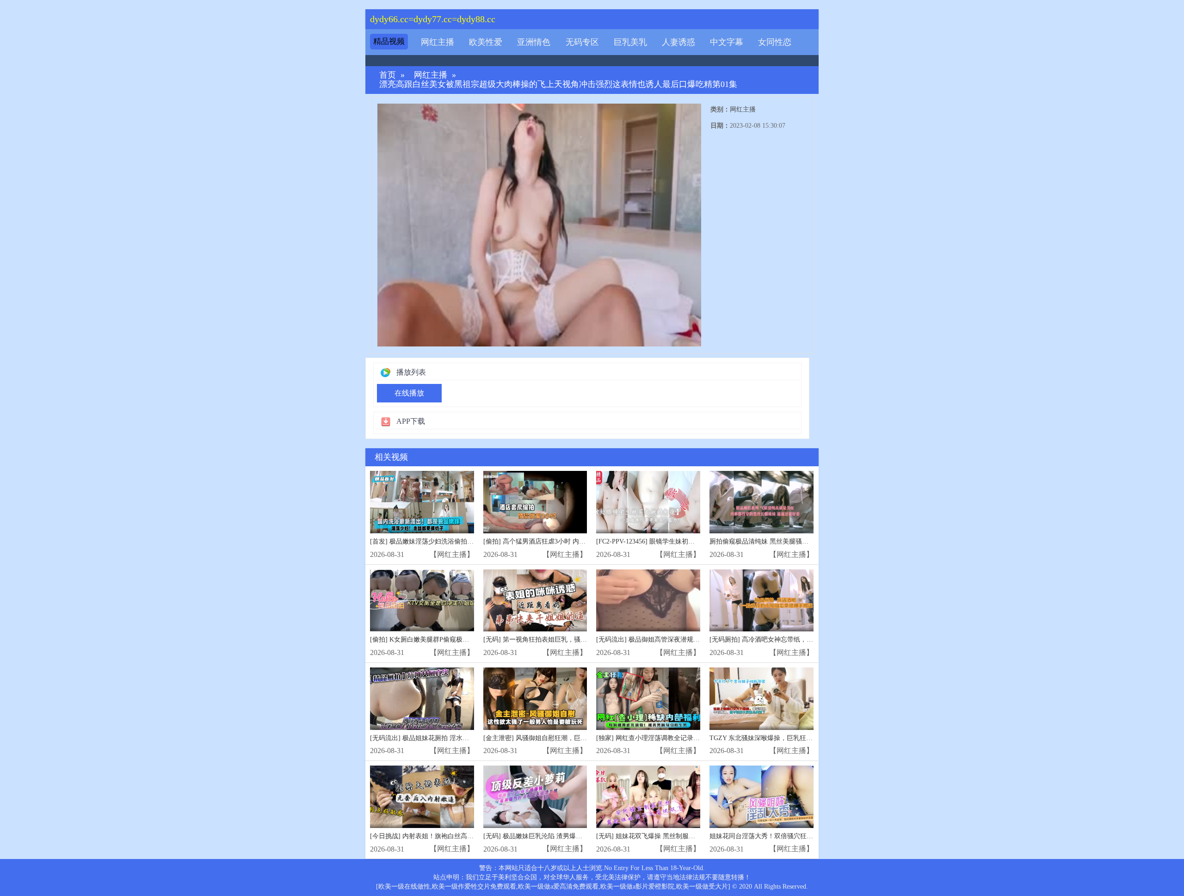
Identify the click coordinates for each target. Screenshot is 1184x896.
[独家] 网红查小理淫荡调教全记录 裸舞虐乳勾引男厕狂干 (678, 738)
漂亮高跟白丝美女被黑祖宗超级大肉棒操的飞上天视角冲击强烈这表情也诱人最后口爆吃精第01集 (558, 84)
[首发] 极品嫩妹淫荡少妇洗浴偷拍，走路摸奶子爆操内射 (451, 541)
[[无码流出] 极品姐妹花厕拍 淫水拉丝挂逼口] (422, 698)
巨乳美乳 (630, 42)
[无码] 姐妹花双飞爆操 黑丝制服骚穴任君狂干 (662, 836)
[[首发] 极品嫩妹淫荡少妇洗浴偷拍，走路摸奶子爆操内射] (422, 502)
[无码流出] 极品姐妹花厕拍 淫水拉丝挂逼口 (432, 738)
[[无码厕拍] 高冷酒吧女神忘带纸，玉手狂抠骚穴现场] (761, 600)
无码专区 (582, 42)
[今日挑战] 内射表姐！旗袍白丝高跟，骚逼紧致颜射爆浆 (451, 836)
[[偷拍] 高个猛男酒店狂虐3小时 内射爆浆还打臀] (535, 502)
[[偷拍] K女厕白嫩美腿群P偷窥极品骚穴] (422, 600)
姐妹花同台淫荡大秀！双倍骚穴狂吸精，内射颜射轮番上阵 (793, 836)
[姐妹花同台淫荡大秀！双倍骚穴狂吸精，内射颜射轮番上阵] (761, 797)
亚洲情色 (533, 42)
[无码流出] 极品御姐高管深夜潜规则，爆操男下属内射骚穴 (680, 639)
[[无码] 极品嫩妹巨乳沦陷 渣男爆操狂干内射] (535, 797)
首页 (387, 75)
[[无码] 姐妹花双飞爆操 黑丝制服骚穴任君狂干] (648, 797)
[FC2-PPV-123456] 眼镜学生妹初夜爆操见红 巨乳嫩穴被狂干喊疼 (688, 541)
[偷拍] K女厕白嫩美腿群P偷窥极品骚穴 (426, 639)
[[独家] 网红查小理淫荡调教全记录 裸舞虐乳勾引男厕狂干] (648, 698)
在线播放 (409, 393)
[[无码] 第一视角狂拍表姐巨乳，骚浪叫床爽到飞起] (535, 600)
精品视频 (389, 41)
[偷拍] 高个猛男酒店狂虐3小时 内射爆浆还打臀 (550, 541)
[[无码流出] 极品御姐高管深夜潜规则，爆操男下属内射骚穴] (648, 600)
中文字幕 (726, 42)
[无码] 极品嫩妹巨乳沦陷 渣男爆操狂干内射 (545, 836)
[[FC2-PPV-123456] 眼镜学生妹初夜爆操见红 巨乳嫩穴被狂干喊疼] (648, 502)
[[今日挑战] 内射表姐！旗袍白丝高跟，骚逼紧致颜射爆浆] (422, 797)
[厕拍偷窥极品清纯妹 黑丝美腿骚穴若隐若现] (761, 502)
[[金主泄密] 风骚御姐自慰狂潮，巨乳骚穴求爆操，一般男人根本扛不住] (535, 698)
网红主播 (437, 42)
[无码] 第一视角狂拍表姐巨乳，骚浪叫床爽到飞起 (554, 639)
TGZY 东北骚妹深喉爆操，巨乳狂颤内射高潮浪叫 (780, 738)
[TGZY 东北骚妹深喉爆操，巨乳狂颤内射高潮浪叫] (761, 698)
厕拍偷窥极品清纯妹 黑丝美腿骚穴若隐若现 (771, 541)
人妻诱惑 (678, 42)
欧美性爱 (485, 42)
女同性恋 (774, 42)
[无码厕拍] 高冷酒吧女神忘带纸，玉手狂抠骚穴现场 (783, 639)
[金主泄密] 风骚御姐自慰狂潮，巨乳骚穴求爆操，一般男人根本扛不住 (583, 738)
